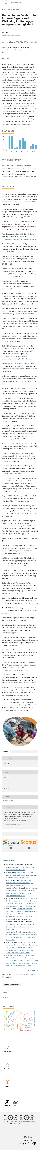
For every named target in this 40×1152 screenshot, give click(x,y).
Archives (11, 9)
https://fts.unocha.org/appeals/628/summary (21, 683)
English (5, 998)
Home (4, 9)
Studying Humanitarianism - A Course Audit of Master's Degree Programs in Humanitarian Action (21, 934)
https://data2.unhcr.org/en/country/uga (15, 670)
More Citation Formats (14, 825)
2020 (17, 9)
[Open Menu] (2, 2)
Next (34, 970)
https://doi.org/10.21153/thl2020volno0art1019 (22, 42)
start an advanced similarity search (23, 974)
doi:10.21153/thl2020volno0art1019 (15, 821)
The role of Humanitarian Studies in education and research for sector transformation (21, 900)
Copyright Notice (7, 800)
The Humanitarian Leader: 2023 (17, 878)
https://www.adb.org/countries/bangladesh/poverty (19, 239)
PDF (6, 751)
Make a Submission (11, 984)
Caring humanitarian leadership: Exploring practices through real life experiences (21, 911)
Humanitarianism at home (21, 867)
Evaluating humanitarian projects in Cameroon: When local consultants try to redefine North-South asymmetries (22, 945)
